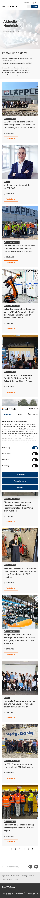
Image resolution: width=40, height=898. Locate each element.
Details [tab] (20, 414)
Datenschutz (15, 876)
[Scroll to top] (35, 887)
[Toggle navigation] (3, 6)
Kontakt (25, 3)
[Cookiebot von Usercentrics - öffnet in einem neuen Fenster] (29, 409)
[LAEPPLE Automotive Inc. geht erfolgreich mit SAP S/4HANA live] (20, 741)
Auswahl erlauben (20, 481)
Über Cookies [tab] (32, 414)
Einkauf (16, 879)
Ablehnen (20, 487)
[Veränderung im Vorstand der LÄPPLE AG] (20, 162)
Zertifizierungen (7, 879)
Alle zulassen (20, 474)
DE (35, 3)
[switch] (35, 453)
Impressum (5, 876)
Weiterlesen (11, 139)
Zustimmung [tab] (7, 414)
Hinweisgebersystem (27, 876)
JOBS (35, 6)
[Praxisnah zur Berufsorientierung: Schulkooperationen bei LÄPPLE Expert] (20, 802)
